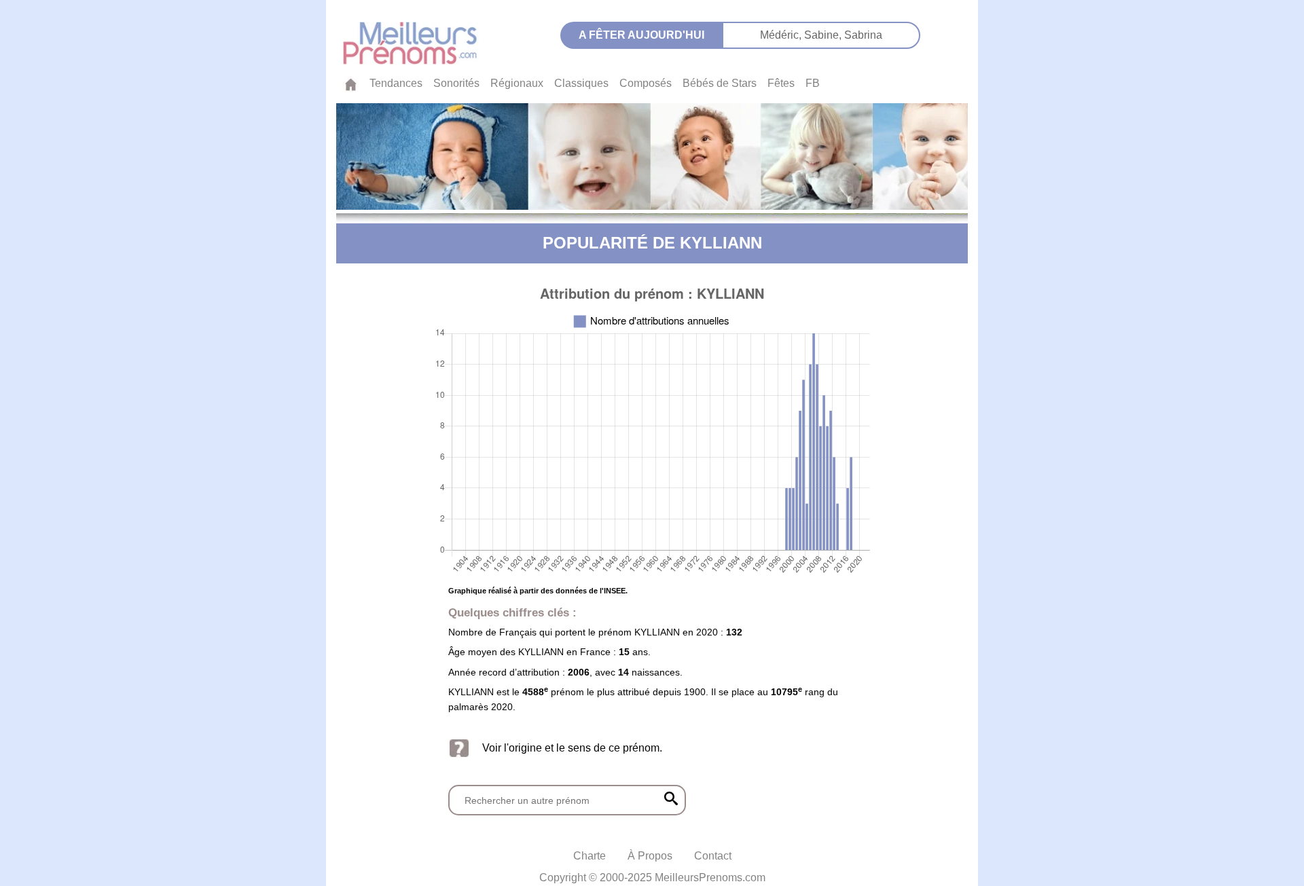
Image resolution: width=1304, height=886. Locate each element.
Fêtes (781, 83)
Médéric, (782, 35)
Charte (589, 856)
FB (812, 83)
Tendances (395, 83)
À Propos (650, 856)
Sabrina (863, 35)
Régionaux (516, 83)
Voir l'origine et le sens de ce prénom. (572, 748)
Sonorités (456, 83)
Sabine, (824, 35)
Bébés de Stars (720, 83)
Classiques (581, 83)
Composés (645, 83)
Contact (712, 856)
